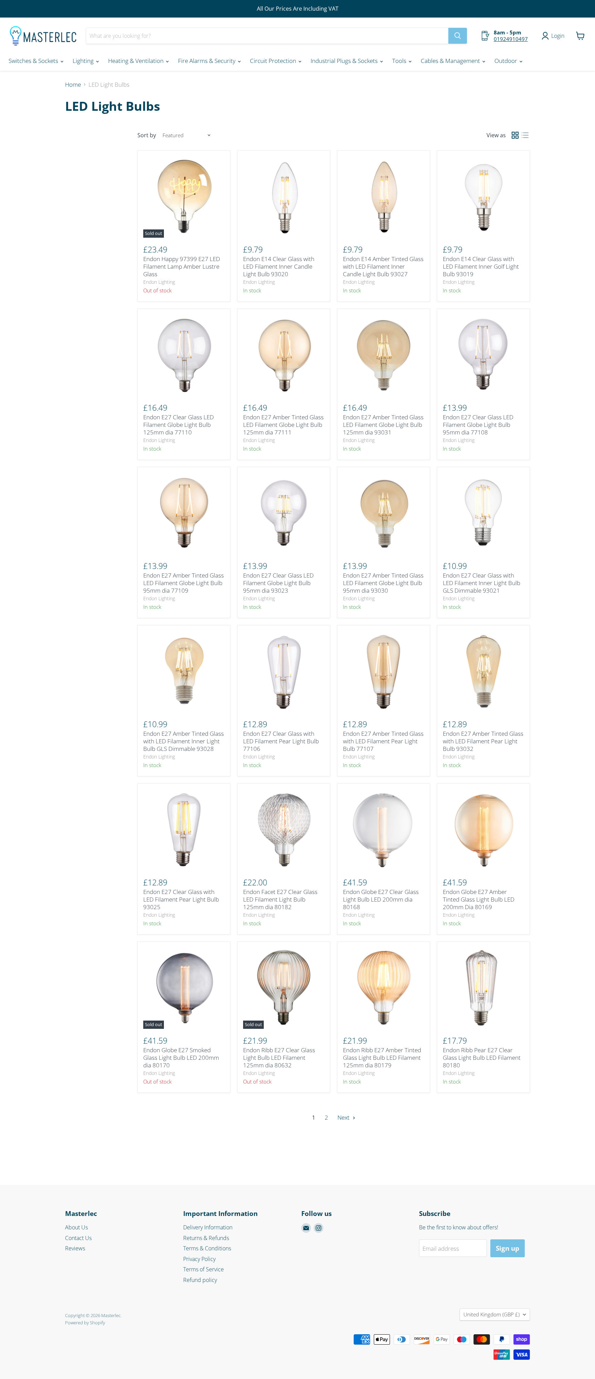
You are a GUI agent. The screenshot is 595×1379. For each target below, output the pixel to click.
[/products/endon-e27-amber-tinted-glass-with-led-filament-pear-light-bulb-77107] (384, 671)
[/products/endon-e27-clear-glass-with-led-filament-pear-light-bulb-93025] (184, 830)
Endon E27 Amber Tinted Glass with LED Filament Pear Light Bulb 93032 (483, 741)
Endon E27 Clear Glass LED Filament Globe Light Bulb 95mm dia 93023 (278, 583)
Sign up (507, 1248)
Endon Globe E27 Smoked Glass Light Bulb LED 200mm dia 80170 (181, 1057)
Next (344, 1117)
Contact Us (78, 1238)
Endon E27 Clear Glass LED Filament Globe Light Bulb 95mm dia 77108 (478, 425)
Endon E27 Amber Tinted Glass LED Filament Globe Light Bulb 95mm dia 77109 (183, 583)
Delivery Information (207, 1227)
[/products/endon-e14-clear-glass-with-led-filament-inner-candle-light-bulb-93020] (284, 197)
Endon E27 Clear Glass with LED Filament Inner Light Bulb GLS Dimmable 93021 (481, 583)
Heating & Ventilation (136, 61)
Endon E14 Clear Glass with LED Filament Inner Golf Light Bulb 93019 (481, 266)
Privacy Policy (199, 1259)
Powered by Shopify (85, 1322)
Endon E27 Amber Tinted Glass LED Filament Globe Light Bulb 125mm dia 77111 (283, 425)
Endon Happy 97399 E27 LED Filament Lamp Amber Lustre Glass (181, 266)
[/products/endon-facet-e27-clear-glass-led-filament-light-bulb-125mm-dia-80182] (284, 830)
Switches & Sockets (34, 61)
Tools (400, 61)
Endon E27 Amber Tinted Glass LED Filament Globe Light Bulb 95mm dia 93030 (383, 583)
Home (73, 84)
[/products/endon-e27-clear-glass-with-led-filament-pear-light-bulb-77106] (284, 671)
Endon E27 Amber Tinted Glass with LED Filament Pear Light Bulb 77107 (383, 741)
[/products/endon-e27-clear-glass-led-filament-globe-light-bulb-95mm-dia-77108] (483, 355)
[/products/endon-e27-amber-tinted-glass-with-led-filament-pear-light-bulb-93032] (483, 671)
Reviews (75, 1248)
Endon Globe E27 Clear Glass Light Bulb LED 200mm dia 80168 (381, 899)
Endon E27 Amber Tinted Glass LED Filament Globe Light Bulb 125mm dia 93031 (383, 425)
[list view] (525, 135)
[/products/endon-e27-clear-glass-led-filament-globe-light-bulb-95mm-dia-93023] (284, 513)
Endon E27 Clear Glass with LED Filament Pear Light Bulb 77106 (281, 741)
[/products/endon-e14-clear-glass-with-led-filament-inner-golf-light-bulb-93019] (483, 197)
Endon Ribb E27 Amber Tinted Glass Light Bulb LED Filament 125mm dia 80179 (382, 1057)
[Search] (457, 36)
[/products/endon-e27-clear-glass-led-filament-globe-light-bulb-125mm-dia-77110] (184, 355)
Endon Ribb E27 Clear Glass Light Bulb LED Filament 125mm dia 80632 (279, 1057)
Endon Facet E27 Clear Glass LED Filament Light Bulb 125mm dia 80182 (280, 899)
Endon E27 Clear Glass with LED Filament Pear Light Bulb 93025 (181, 899)
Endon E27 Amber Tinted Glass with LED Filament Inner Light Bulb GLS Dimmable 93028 (183, 741)
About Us (76, 1227)
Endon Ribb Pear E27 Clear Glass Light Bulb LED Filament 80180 (482, 1057)
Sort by (146, 135)
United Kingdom (491, 1314)
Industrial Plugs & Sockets (345, 61)
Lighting (84, 61)
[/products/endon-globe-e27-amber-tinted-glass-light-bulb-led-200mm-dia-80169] (483, 830)
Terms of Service (203, 1269)
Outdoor (506, 61)
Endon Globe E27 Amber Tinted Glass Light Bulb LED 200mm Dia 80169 (478, 899)
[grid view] (515, 135)
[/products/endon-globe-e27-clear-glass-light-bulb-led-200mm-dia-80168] (384, 830)
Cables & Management (451, 61)
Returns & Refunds (206, 1238)
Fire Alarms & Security (207, 61)
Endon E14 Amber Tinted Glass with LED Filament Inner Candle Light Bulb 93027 (383, 266)
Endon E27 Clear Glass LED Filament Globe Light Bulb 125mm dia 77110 (178, 425)
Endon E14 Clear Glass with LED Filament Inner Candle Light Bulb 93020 (278, 266)
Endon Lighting (159, 282)
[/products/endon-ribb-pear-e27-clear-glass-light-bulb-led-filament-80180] (483, 988)
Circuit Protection (274, 61)
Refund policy (200, 1280)
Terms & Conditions (207, 1248)
